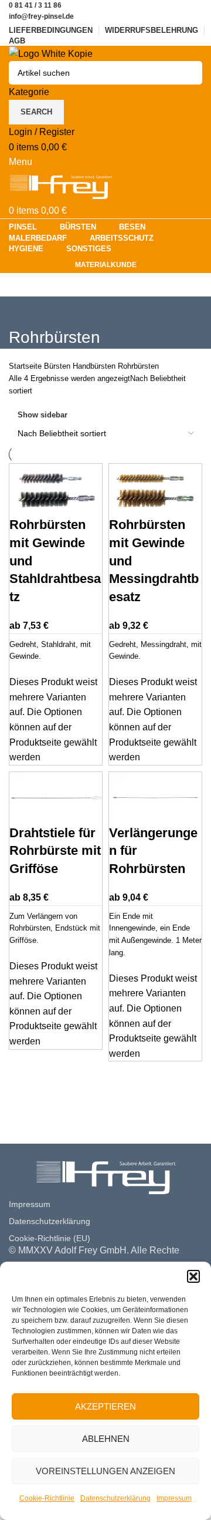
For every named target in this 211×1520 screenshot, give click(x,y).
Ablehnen (106, 1439)
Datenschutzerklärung (115, 1498)
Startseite (26, 366)
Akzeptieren (105, 1406)
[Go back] (23, 311)
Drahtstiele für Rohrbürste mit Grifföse (55, 851)
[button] (193, 1276)
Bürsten (58, 366)
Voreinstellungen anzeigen (105, 1471)
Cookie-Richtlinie (46, 1498)
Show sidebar (42, 415)
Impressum (174, 1498)
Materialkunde (106, 265)
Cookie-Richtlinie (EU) (49, 1238)
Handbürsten (95, 366)
